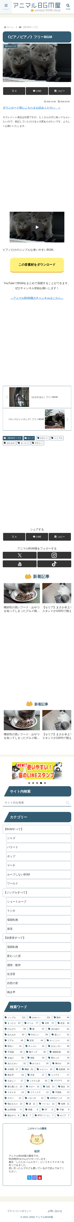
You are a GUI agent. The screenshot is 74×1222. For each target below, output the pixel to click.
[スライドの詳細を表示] (37, 770)
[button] (60, 91)
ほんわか (11, 443)
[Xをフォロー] (20, 555)
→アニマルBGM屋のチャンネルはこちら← (37, 297)
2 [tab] (33, 783)
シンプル (58, 438)
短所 (37, 1151)
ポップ (31, 438)
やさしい (39, 443)
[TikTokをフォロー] (54, 563)
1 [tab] (29, 783)
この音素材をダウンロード (37, 264)
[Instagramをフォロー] (54, 555)
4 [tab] (41, 783)
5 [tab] (45, 783)
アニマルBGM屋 (37, 7)
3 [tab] (37, 783)
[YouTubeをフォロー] (20, 563)
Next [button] (57, 769)
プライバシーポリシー (19, 1211)
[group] (22, 599)
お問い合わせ (55, 1211)
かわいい (44, 438)
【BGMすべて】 (14, 438)
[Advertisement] (37, 170)
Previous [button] (16, 769)
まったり (25, 443)
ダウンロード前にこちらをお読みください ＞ (32, 107)
